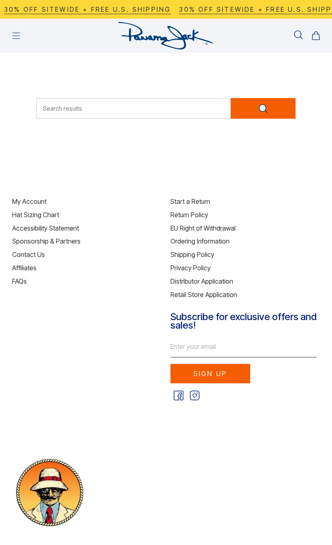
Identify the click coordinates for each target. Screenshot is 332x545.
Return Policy (189, 215)
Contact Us (28, 254)
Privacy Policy (190, 268)
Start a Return (190, 201)
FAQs (19, 281)
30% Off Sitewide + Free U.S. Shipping (83, 9)
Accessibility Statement (45, 228)
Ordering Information (200, 241)
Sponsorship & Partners (46, 241)
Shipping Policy (192, 254)
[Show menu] (16, 35)
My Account (29, 201)
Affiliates (24, 268)
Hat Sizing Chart (35, 215)
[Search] (263, 108)
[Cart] (315, 35)
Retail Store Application (203, 295)
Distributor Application (201, 281)
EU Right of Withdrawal (203, 228)
